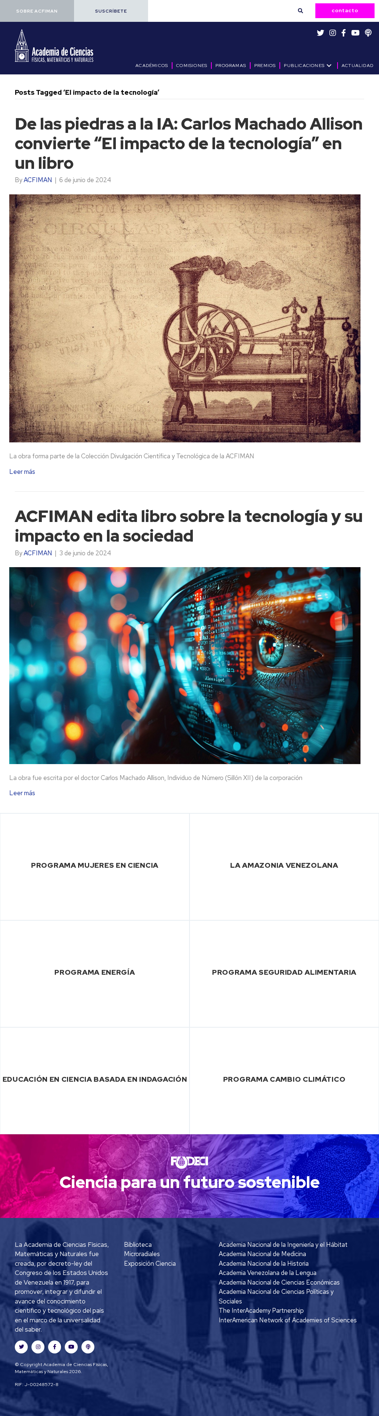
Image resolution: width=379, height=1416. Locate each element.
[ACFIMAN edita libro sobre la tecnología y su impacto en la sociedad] (184, 665)
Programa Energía (94, 972)
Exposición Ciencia (150, 1263)
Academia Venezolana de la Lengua (267, 1273)
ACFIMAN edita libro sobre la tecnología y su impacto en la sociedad (189, 525)
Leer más (22, 472)
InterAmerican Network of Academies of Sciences (288, 1320)
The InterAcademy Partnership (261, 1310)
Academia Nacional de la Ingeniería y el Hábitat (283, 1245)
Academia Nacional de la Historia (264, 1263)
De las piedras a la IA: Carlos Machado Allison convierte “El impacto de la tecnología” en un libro (189, 143)
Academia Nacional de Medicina (262, 1254)
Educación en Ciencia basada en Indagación (95, 1079)
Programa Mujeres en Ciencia (94, 865)
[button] (37, 11)
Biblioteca (138, 1245)
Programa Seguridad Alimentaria (284, 972)
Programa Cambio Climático (284, 1079)
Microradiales (142, 1254)
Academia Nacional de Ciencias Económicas (279, 1282)
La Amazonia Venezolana (284, 865)
